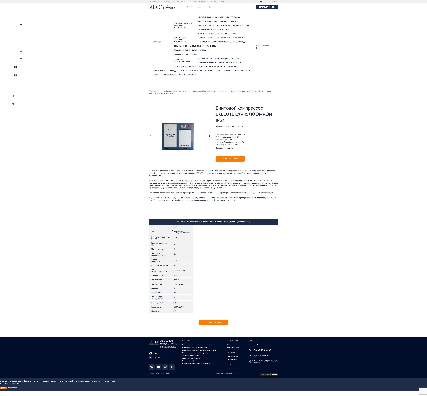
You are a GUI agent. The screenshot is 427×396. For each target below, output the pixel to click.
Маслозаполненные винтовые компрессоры (183, 25)
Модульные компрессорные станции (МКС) (217, 67)
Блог (156, 75)
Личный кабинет (225, 71)
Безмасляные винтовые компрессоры (180, 40)
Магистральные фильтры (185, 67)
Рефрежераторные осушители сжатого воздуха (219, 62)
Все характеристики (225, 148)
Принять (3, 388)
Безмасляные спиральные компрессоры (192, 50)
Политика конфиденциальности (226, 373)
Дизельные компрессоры (185, 54)
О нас (229, 345)
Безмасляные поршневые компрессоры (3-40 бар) (196, 46)
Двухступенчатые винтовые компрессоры (217, 34)
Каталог (157, 42)
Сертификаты (196, 71)
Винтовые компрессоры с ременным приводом (219, 17)
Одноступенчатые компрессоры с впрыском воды (223, 42)
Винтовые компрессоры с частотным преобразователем (223, 25)
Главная (152, 91)
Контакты (191, 75)
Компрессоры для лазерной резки (213, 29)
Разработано (266, 375)
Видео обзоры (170, 75)
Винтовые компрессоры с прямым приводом (218, 21)
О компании (159, 71)
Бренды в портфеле (178, 71)
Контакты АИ (253, 345)
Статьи (182, 75)
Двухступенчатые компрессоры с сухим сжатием (222, 38)
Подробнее (12, 388)
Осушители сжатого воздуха (182, 60)
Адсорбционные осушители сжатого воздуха (218, 58)
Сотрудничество (242, 71)
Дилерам (208, 71)
